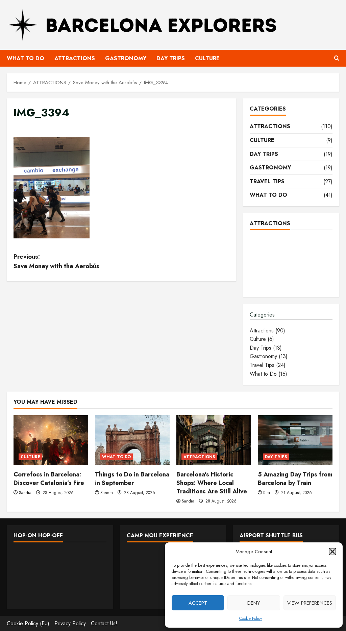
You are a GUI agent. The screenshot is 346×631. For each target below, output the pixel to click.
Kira (266, 493)
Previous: (56, 261)
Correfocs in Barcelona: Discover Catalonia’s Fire (49, 478)
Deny (253, 603)
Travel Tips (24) (268, 365)
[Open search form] (336, 58)
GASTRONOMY (125, 58)
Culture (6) (262, 339)
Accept (198, 603)
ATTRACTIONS (74, 58)
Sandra (25, 493)
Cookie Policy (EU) (28, 623)
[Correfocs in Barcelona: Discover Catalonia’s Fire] (51, 440)
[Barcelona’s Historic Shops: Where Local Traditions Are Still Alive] (213, 440)
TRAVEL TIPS (267, 181)
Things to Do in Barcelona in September (132, 478)
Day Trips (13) (266, 348)
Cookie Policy (250, 618)
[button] (332, 551)
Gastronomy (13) (269, 356)
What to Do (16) (268, 374)
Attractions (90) (267, 330)
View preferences (309, 603)
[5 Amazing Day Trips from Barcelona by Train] (295, 440)
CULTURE (207, 58)
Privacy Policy (70, 623)
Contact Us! (104, 623)
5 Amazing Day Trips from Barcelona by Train (295, 478)
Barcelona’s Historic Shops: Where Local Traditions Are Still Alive (211, 483)
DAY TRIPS (170, 58)
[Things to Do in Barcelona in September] (132, 440)
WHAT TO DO (25, 58)
